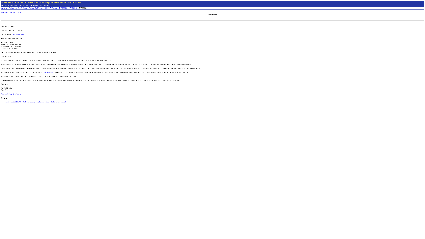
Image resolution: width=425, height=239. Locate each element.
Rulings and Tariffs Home (18, 8)
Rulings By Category (30, 5)
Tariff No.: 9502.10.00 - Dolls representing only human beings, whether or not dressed (35, 102)
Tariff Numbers (44, 5)
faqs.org (4, 5)
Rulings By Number (15, 5)
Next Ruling (17, 12)
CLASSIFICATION (19, 34)
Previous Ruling (6, 12)
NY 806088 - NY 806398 (68, 8)
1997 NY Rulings (51, 8)
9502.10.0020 (48, 72)
